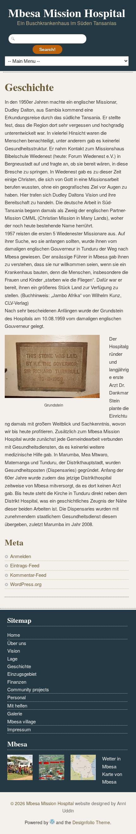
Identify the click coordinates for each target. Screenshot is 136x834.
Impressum (19, 729)
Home (13, 634)
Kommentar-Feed (28, 574)
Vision (13, 650)
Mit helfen (17, 705)
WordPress (52, 821)
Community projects (28, 689)
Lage (12, 658)
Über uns (16, 643)
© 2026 (18, 803)
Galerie (14, 713)
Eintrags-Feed (24, 565)
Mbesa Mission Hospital (66, 12)
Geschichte (19, 666)
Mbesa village (21, 721)
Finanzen (16, 681)
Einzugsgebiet (21, 673)
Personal (16, 697)
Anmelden (20, 556)
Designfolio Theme (91, 822)
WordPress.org (25, 584)
